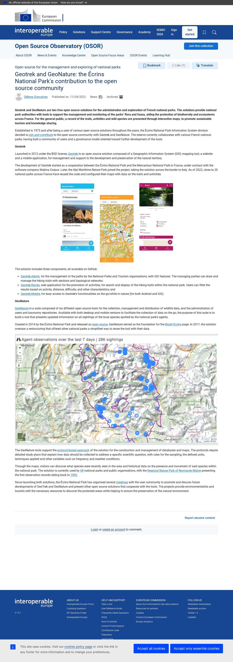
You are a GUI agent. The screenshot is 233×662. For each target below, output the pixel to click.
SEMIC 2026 (161, 32)
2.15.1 (18, 612)
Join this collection (201, 46)
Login (94, 529)
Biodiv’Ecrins (173, 324)
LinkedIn (192, 617)
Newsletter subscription (199, 604)
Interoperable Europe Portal (80, 604)
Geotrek (73, 153)
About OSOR (24, 55)
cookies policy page (78, 646)
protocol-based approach (73, 450)
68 (82, 470)
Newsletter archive (197, 608)
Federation (106, 634)
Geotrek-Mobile (30, 294)
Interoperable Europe (77, 617)
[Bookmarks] (204, 32)
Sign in (174, 32)
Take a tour (106, 604)
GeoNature (22, 308)
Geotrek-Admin (30, 276)
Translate (207, 65)
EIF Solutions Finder (76, 613)
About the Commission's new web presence (157, 604)
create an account (113, 529)
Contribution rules (110, 630)
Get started (189, 32)
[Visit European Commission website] (41, 15)
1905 (73, 475)
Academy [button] (144, 32)
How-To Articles (109, 621)
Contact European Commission (151, 617)
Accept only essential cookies (196, 648)
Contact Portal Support (112, 626)
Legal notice (107, 639)
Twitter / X (193, 613)
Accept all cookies (151, 648)
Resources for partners (147, 608)
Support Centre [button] (101, 32)
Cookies (140, 613)
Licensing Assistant (76, 608)
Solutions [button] (79, 32)
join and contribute (41, 135)
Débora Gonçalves (36, 97)
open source (100, 324)
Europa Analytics (144, 621)
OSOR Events (138, 55)
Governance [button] (125, 32)
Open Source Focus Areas (107, 55)
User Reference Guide (111, 608)
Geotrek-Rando (30, 285)
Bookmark (154, 65)
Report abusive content (200, 518)
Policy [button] (63, 32)
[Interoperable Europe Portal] (34, 32)
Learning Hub (161, 55)
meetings (122, 482)
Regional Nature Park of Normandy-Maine (174, 470)
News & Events (46, 55)
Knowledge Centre (73, 55)
